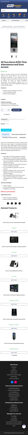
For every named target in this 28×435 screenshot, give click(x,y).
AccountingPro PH (14, 409)
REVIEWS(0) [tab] (23, 137)
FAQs (14, 425)
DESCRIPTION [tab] (5, 134)
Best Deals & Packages (14, 394)
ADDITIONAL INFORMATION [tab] (19, 134)
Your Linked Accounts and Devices (14, 422)
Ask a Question (6, 130)
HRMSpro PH (14, 405)
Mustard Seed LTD (14, 411)
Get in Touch (14, 372)
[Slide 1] (12, 56)
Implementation (14, 398)
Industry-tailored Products (14, 390)
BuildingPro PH (14, 407)
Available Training (14, 399)
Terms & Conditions (14, 378)
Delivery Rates (14, 420)
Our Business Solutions (14, 388)
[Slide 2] (16, 56)
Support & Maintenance (14, 396)
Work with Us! (14, 371)
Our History (14, 367)
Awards (14, 369)
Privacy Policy (14, 376)
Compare (6, 114)
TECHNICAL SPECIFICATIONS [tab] (9, 137)
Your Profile (14, 416)
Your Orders (14, 418)
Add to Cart (14, 231)
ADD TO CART (16, 110)
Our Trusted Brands (14, 392)
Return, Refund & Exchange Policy (14, 424)
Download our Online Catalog (14, 374)
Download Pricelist (5, 1)
